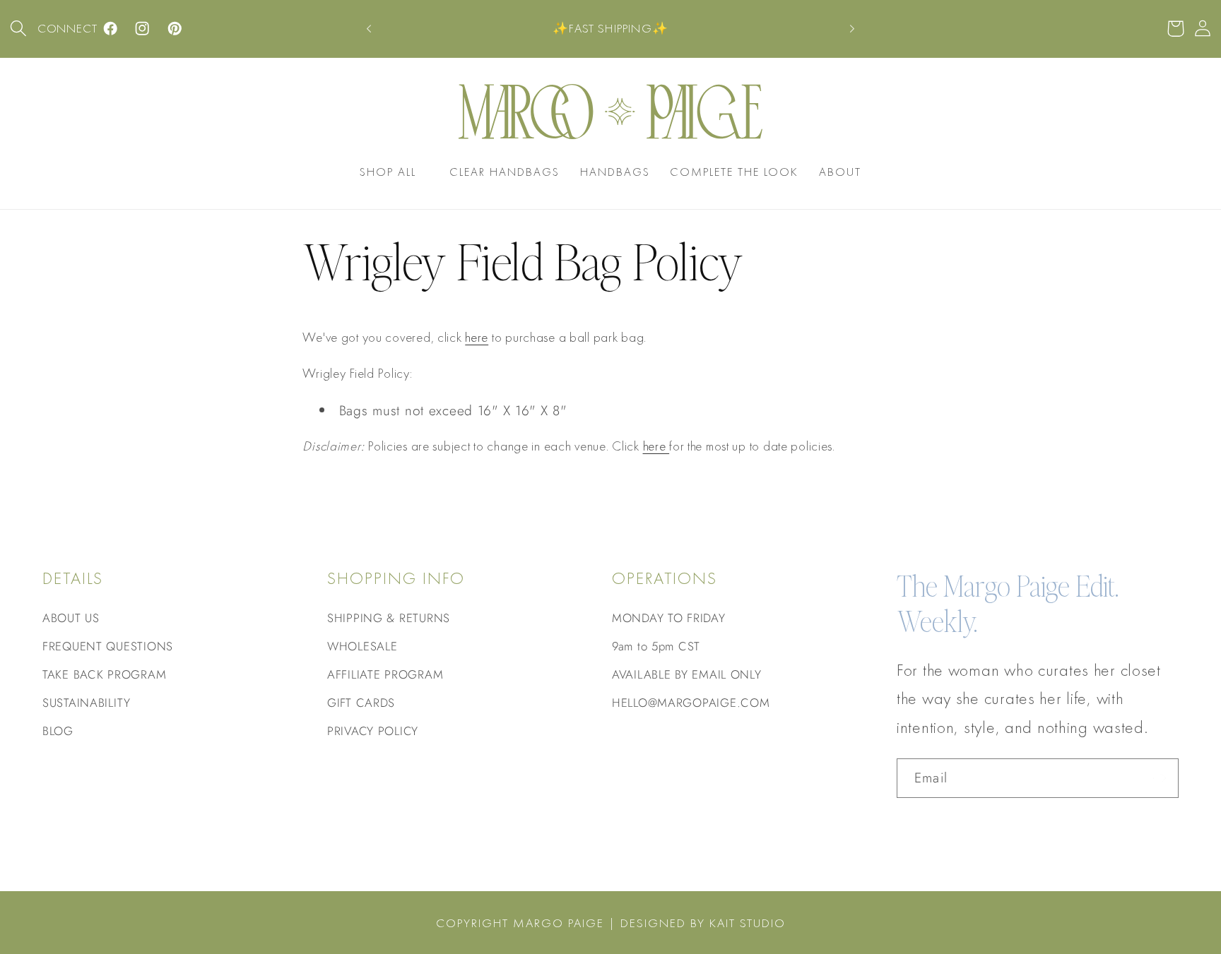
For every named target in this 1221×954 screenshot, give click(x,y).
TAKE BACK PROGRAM (104, 674)
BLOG (57, 730)
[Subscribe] (1159, 778)
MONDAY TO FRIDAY (669, 617)
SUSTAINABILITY (86, 702)
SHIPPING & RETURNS (388, 617)
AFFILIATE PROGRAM (385, 674)
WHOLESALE (362, 646)
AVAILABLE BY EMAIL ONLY (687, 674)
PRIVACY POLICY (372, 730)
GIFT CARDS (361, 702)
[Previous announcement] (368, 29)
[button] (18, 28)
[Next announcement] (852, 29)
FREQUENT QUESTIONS (107, 646)
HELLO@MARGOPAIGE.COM (690, 702)
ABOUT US (71, 617)
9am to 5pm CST (656, 646)
